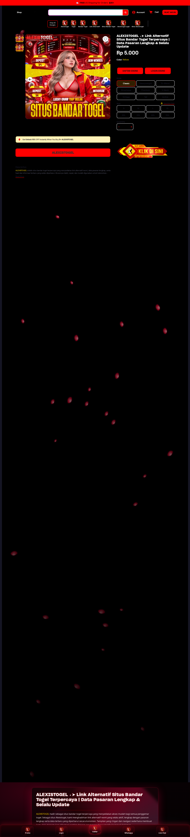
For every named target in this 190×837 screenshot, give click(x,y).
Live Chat (162, 833)
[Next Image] (105, 79)
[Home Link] (35, 12)
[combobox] (85, 12)
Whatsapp (129, 833)
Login (61, 833)
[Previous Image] (30, 79)
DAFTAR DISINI (130, 70)
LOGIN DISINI (158, 70)
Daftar (94, 832)
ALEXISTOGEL (63, 153)
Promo (27, 833)
